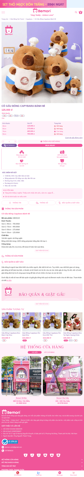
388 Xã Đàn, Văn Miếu (21, 401)
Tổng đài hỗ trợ (9, 466)
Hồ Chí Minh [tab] (49, 352)
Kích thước (6, 113)
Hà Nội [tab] (34, 352)
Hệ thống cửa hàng (10, 459)
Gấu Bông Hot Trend (17, 19)
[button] (3, 322)
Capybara (29, 19)
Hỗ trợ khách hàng (10, 462)
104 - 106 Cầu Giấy (62, 401)
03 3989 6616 (21, 403)
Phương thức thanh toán (13, 470)
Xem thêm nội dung (42, 250)
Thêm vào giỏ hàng (51, 141)
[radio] (4, 116)
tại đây (9, 280)
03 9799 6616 (63, 403)
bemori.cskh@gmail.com (13, 447)
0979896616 (9, 450)
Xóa (3, 118)
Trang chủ (5, 19)
